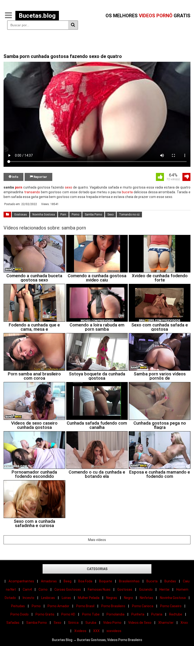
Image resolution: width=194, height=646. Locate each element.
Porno (75, 214)
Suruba (90, 622)
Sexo (110, 214)
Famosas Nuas (99, 589)
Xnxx (184, 622)
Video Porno (112, 622)
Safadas (12, 622)
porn (18, 187)
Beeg (67, 581)
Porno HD (68, 614)
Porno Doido (19, 614)
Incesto (28, 598)
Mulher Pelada (88, 598)
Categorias (97, 569)
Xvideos (80, 631)
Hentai (164, 589)
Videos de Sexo (139, 622)
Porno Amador (58, 606)
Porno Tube (91, 614)
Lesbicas (48, 598)
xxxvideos (113, 631)
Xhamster (166, 622)
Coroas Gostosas (67, 589)
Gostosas (20, 214)
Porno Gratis (44, 614)
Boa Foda (85, 581)
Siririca (73, 622)
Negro (128, 598)
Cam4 (27, 589)
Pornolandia (115, 614)
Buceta (152, 581)
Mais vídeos (97, 540)
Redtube (175, 614)
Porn (63, 214)
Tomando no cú (129, 214)
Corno (43, 589)
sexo (68, 187)
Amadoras (49, 581)
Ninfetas (146, 598)
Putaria (156, 614)
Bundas (170, 581)
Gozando (146, 589)
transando (32, 192)
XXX (96, 631)
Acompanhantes (21, 581)
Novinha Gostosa (43, 214)
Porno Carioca (142, 606)
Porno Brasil (85, 606)
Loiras (66, 598)
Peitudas (18, 606)
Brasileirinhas (129, 581)
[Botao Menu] (8, 15)
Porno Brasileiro (113, 606)
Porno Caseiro (170, 606)
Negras (111, 598)
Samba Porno (93, 214)
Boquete (105, 581)
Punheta (137, 614)
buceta (127, 192)
